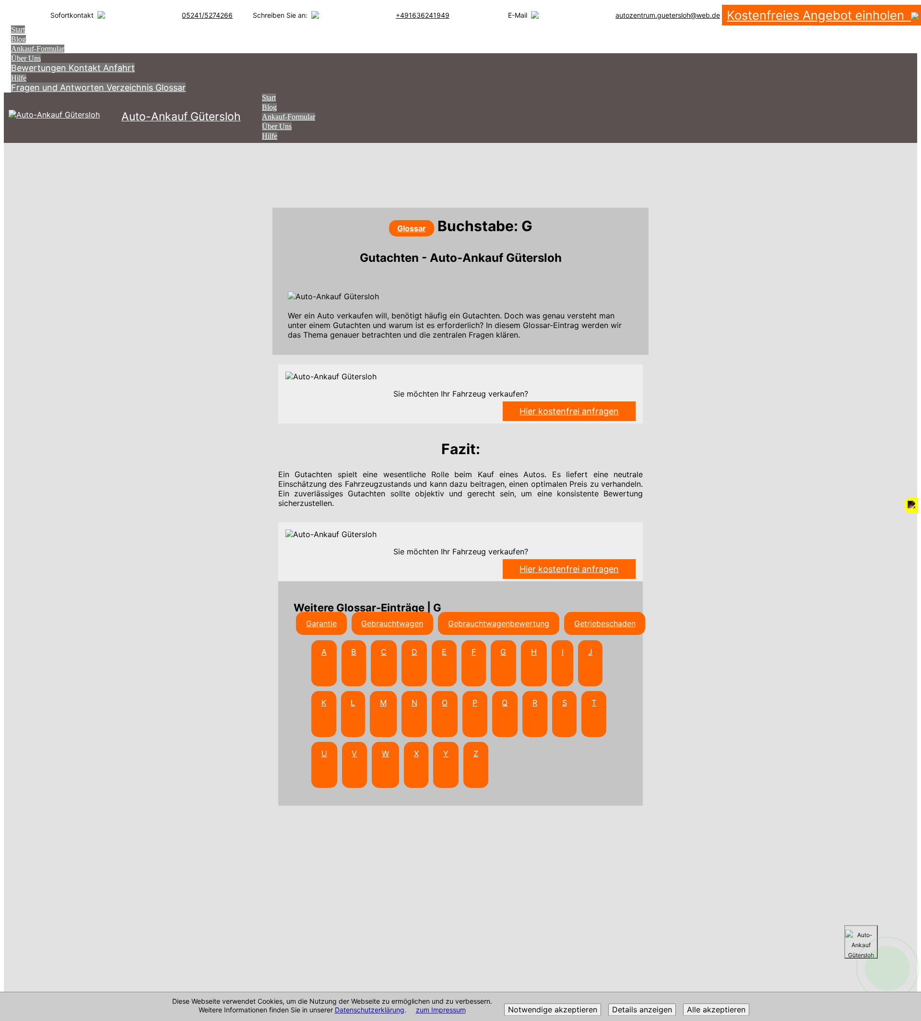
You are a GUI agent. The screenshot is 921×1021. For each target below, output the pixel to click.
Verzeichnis (130, 87)
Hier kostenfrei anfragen (569, 411)
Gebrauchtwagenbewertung (498, 623)
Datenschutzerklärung (369, 1010)
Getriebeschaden (605, 623)
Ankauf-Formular (37, 49)
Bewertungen (40, 68)
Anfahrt (119, 68)
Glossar (170, 87)
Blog (18, 39)
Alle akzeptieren (716, 1010)
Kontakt (86, 68)
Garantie (321, 623)
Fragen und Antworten (58, 87)
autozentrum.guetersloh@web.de (667, 15)
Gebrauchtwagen (392, 623)
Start (18, 29)
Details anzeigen (642, 1010)
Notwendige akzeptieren (552, 1010)
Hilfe (18, 78)
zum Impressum (441, 1010)
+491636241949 (422, 15)
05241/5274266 (207, 15)
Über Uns (26, 58)
